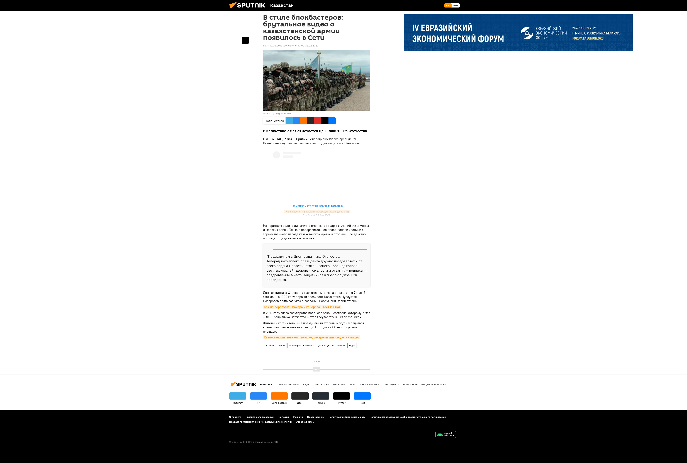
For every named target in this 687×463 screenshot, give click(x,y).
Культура (339, 384)
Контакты (283, 417)
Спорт (353, 384)
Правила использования (259, 417)
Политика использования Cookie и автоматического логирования (408, 417)
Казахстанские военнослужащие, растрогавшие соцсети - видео (311, 337)
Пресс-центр (391, 384)
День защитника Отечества (331, 345)
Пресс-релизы (315, 417)
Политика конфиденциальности (346, 417)
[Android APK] (445, 435)
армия (282, 345)
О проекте (235, 417)
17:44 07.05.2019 (272, 45)
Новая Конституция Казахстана (424, 384)
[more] (245, 40)
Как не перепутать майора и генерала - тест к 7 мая (302, 307)
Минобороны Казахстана (301, 345)
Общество (269, 345)
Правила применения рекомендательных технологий (260, 421)
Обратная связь (305, 421)
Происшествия (289, 384)
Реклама (298, 417)
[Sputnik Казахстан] (248, 9)
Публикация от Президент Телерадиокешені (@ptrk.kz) (316, 211)
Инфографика (369, 384)
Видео (352, 345)
